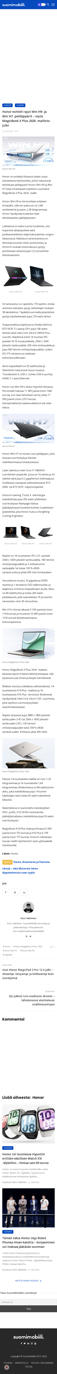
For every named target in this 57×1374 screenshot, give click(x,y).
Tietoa (28, 1366)
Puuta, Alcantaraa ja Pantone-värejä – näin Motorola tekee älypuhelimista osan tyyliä (26, 867)
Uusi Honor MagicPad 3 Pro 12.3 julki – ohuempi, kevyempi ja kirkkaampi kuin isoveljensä (28, 974)
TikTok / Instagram (42, 1362)
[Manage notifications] (6, 1367)
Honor (7, 105)
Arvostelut (22, 1362)
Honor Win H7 (11, 950)
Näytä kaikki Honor (26, 1280)
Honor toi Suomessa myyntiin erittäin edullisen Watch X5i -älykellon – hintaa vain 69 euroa (25, 1158)
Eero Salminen (28, 918)
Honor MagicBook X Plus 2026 (28, 946)
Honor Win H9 (28, 950)
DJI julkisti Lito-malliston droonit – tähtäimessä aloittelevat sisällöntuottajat (32, 1000)
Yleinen (20, 105)
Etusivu (8, 1362)
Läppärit (8, 954)
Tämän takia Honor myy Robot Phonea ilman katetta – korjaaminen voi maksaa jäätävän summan (28, 1242)
